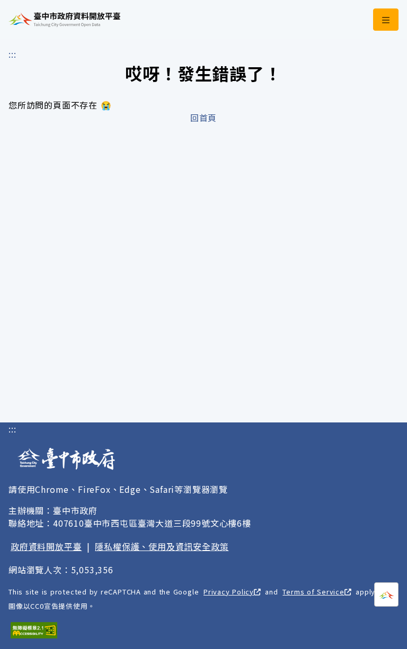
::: (12, 54)
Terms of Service (313, 592)
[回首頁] (64, 19)
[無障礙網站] (33, 630)
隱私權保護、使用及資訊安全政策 (161, 546)
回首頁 (203, 117)
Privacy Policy (229, 592)
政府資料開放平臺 (46, 546)
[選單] (386, 19)
